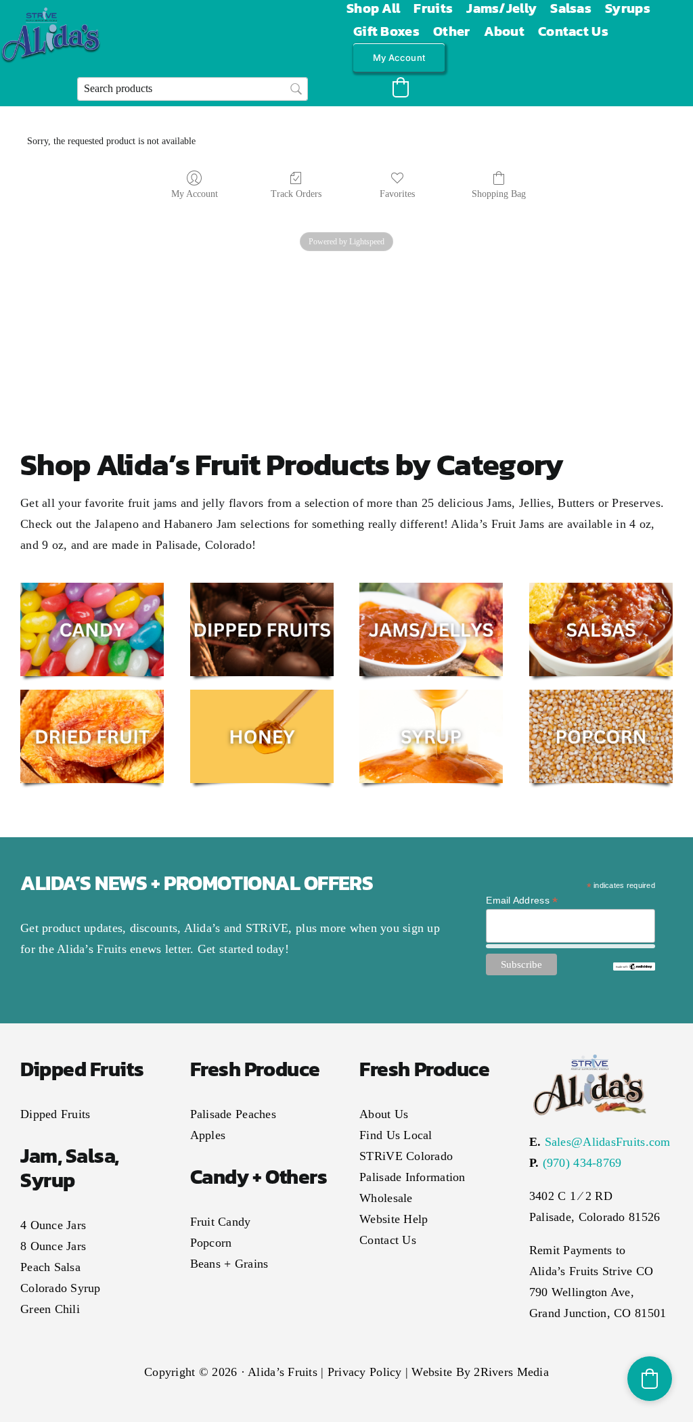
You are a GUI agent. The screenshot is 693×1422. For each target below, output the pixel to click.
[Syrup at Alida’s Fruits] (431, 696)
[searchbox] (192, 89)
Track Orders (296, 194)
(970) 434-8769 (582, 1163)
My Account (194, 194)
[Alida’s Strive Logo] (51, 13)
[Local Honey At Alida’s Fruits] (262, 696)
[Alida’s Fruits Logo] (589, 1056)
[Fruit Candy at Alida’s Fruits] (92, 589)
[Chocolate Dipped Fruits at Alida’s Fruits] (262, 589)
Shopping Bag (499, 194)
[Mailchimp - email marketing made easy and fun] (634, 967)
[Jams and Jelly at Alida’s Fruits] (431, 589)
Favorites (397, 194)
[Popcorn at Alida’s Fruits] (601, 696)
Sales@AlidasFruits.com (608, 1142)
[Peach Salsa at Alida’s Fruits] (601, 589)
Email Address (522, 900)
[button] (400, 87)
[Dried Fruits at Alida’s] (92, 696)
